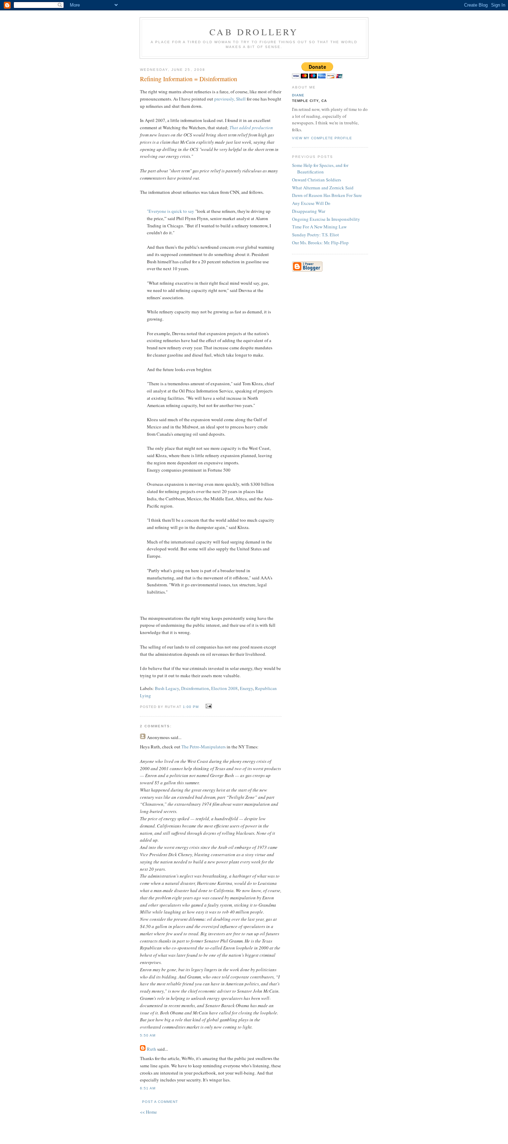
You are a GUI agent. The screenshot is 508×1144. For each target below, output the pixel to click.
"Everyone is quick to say (170, 211)
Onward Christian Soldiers (316, 180)
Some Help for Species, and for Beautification (320, 168)
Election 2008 (224, 688)
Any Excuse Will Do (311, 203)
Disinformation (195, 688)
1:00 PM (191, 707)
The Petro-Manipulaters (203, 747)
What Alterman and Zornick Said (323, 188)
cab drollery (253, 32)
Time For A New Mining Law (319, 227)
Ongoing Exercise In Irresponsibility (326, 219)
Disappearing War (308, 211)
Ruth (151, 1049)
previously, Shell (230, 99)
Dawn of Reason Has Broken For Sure (327, 195)
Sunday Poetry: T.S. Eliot (315, 234)
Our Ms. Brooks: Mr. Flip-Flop (320, 242)
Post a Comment (160, 1102)
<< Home (148, 1112)
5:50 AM (148, 1035)
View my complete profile (322, 138)
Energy (246, 688)
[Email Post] (207, 706)
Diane (298, 95)
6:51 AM (148, 1088)
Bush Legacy (167, 688)
